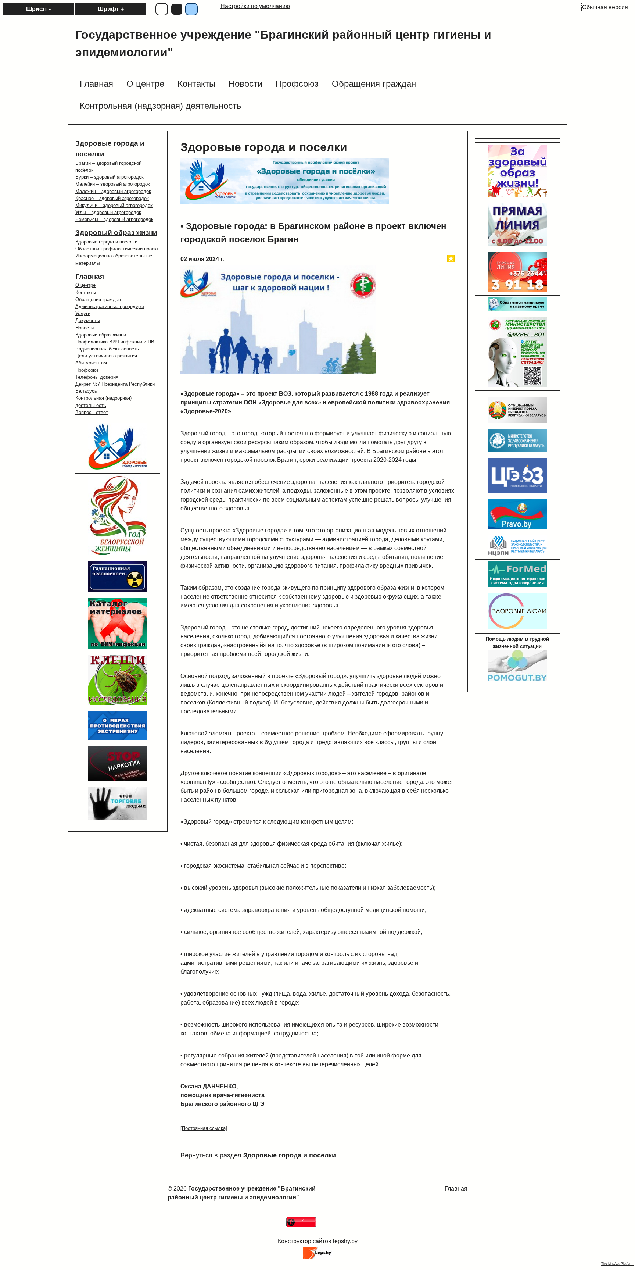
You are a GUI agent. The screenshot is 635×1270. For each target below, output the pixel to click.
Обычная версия (605, 7)
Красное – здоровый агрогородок (112, 198)
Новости (84, 328)
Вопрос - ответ (91, 412)
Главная (89, 276)
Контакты (85, 292)
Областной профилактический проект (117, 248)
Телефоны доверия (96, 377)
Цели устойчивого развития (106, 355)
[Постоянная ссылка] (203, 1128)
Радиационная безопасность (107, 349)
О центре (85, 285)
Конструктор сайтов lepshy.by (318, 1241)
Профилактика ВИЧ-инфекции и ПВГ (116, 342)
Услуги (82, 313)
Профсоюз (87, 370)
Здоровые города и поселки (106, 242)
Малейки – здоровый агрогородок (112, 184)
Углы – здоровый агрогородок (108, 212)
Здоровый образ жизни (116, 232)
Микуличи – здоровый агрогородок (114, 205)
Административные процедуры (109, 306)
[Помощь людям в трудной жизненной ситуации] (517, 679)
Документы (87, 320)
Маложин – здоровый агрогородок (113, 191)
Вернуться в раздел (258, 1155)
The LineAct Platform (617, 1264)
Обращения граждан (98, 299)
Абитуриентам (91, 362)
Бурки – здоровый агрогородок (109, 177)
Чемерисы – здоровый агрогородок (114, 219)
